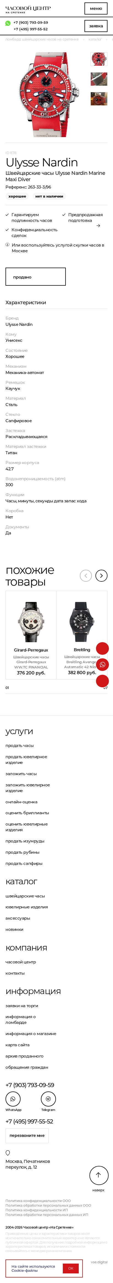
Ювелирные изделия (26, 907)
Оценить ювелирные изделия (26, 826)
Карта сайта (17, 1044)
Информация (30, 991)
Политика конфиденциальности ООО (38, 1201)
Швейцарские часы (25, 896)
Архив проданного (24, 1056)
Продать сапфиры (23, 863)
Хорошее (14, 356)
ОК (70, 1268)
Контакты (14, 973)
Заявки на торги (21, 1005)
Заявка (96, 25)
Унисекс (13, 340)
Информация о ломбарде (20, 1019)
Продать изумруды (24, 841)
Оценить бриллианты (27, 812)
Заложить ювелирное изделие (27, 787)
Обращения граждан (26, 1067)
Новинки (14, 929)
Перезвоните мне (27, 1135)
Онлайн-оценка (21, 801)
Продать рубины (22, 852)
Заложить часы (20, 773)
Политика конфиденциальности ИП (36, 1210)
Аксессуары (17, 918)
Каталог (21, 881)
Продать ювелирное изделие (26, 759)
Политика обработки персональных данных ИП (46, 1215)
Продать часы (19, 745)
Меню (96, 8)
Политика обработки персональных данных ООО (48, 1205)
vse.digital (99, 1262)
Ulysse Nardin (18, 324)
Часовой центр (20, 962)
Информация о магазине (30, 1033)
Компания (26, 947)
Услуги (19, 731)
